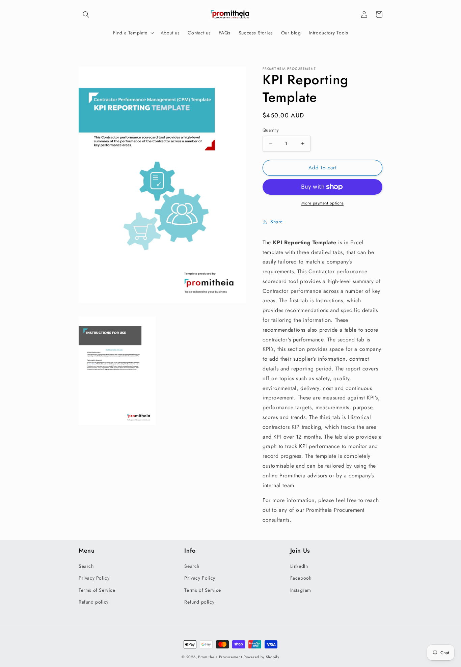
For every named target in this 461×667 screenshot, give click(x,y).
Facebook (300, 578)
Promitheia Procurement (220, 657)
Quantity (271, 130)
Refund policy (94, 602)
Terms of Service (97, 590)
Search (86, 566)
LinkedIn (299, 566)
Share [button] (276, 221)
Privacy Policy (94, 578)
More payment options (322, 203)
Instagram (300, 590)
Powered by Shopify (261, 657)
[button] (86, 14)
